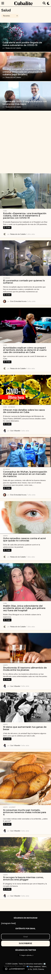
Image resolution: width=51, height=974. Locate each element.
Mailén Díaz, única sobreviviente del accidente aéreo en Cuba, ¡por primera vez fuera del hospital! (24, 608)
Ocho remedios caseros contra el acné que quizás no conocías (24, 539)
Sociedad (6, 278)
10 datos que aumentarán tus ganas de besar (24, 728)
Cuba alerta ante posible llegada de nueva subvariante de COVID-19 (22, 43)
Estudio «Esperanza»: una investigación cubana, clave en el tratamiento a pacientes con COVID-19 (24, 215)
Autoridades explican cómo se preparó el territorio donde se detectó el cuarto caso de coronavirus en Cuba (24, 350)
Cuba (5, 211)
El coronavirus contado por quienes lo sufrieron (24, 281)
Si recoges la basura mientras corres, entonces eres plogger (23, 878)
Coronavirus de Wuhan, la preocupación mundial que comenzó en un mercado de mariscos (25, 474)
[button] (2, 3)
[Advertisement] (25, 142)
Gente (5, 535)
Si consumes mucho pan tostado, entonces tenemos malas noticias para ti (24, 812)
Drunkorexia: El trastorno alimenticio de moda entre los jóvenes (25, 668)
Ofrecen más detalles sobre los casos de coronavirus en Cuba (24, 411)
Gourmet (12, 807)
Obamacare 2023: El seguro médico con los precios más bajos (25, 102)
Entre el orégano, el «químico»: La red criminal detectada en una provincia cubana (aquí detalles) (24, 72)
